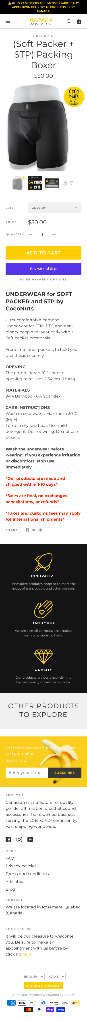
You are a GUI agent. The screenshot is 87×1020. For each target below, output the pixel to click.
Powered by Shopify (60, 994)
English (31, 976)
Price (11, 222)
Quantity (15, 234)
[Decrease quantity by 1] (31, 235)
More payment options (43, 279)
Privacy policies (21, 866)
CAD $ (54, 976)
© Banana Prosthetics (28, 994)
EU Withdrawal (43, 986)
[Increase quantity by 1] (54, 235)
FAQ (10, 858)
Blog (10, 889)
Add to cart (43, 253)
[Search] (69, 21)
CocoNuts (43, 36)
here (26, 954)
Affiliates (14, 881)
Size (10, 207)
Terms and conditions (27, 873)
